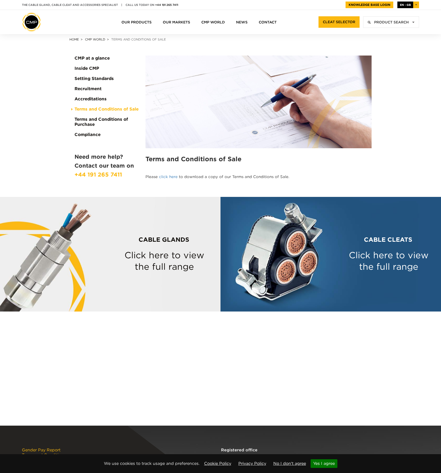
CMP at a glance (92, 58)
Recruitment (88, 88)
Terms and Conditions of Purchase (101, 122)
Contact (268, 22)
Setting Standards (94, 78)
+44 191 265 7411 (166, 5)
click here (168, 176)
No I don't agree (289, 463)
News (242, 22)
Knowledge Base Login (369, 5)
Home (74, 39)
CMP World (213, 22)
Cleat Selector (339, 22)
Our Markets (176, 22)
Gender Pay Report (41, 450)
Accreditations (91, 98)
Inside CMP (87, 68)
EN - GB (405, 5)
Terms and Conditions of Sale (107, 109)
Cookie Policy (217, 463)
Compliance (88, 134)
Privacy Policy (252, 463)
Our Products (136, 22)
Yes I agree (324, 463)
